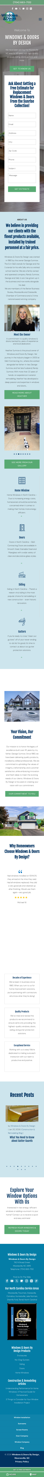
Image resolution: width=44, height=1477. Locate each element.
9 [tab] (36, 1166)
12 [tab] (25, 1169)
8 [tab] (32, 1166)
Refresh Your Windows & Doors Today (22, 1229)
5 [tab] (21, 1166)
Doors (22, 1368)
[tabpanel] (22, 1125)
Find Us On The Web (22, 1277)
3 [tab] (14, 1166)
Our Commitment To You (22, 793)
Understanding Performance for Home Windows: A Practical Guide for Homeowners (22, 1391)
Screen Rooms (22, 1430)
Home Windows (22, 1372)
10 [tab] (17, 1169)
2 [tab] (10, 1166)
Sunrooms (22, 1423)
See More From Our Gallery (22, 464)
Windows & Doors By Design (23, 1126)
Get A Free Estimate (22, 1470)
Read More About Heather (22, 394)
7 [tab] (28, 1166)
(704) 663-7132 (22, 2)
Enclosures (22, 1355)
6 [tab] (25, 1166)
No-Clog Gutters (22, 1360)
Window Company (22, 1442)
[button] (14, 454)
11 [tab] (21, 1169)
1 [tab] (6, 1166)
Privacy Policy (22, 1461)
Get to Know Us (22, 68)
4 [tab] (17, 1166)
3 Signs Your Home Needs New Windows (22, 1139)
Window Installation (22, 1417)
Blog (22, 1448)
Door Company (22, 1436)
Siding (22, 1364)
